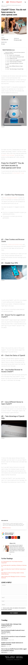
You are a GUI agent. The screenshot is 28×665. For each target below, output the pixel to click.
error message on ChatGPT (11, 197)
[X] (9, 537)
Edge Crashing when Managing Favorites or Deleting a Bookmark (13, 577)
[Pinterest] (12, 537)
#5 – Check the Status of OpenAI (14, 61)
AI (4, 5)
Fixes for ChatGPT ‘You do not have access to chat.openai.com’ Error (14, 53)
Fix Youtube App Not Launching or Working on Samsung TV (13, 566)
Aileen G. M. (5, 39)
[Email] (18, 537)
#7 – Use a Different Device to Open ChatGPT (14, 67)
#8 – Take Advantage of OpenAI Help (15, 69)
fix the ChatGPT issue (18, 173)
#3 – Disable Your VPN (12, 58)
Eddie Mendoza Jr (4, 639)
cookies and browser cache (15, 244)
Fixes (12, 520)
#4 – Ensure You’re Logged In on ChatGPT (16, 60)
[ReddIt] (15, 537)
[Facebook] (6, 537)
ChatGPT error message (7, 155)
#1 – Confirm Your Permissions (13, 55)
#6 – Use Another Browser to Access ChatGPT (14, 64)
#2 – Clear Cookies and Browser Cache (15, 56)
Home (2, 5)
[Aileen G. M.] (2, 39)
